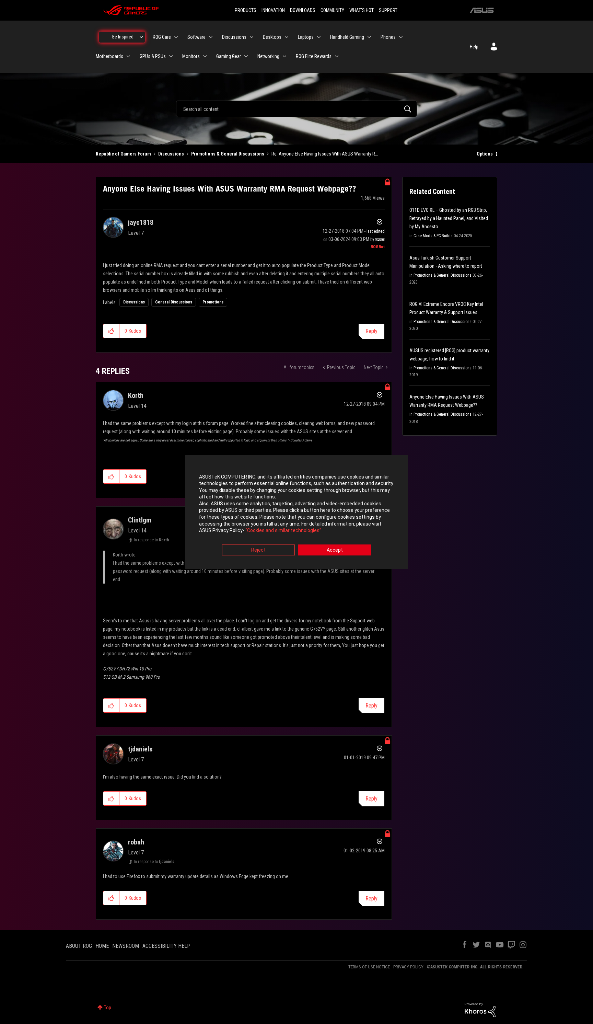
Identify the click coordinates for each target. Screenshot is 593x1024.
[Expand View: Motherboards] (128, 56)
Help (474, 46)
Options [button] (485, 154)
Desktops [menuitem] (272, 37)
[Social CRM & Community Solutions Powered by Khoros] (480, 1009)
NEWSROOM (125, 946)
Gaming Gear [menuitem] (228, 56)
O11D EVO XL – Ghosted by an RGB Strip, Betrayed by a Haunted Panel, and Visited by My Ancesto (448, 218)
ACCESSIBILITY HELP (166, 946)
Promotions (212, 302)
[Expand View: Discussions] (251, 37)
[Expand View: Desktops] (286, 37)
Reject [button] (258, 550)
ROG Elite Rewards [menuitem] (314, 56)
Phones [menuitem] (388, 37)
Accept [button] (335, 550)
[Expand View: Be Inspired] (141, 37)
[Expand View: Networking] (284, 56)
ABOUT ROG (79, 946)
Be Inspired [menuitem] (122, 36)
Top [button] (107, 1007)
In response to (151, 540)
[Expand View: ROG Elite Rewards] (336, 56)
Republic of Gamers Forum (123, 154)
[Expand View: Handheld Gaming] (369, 37)
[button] (111, 331)
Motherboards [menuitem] (109, 56)
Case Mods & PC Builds (433, 235)
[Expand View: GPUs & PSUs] (170, 56)
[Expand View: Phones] (400, 37)
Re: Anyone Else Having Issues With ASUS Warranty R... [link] (324, 154)
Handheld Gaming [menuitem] (347, 37)
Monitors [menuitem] (191, 56)
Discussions (171, 154)
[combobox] (296, 109)
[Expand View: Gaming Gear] (246, 56)
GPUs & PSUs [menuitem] (153, 56)
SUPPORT (388, 10)
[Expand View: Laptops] (318, 37)
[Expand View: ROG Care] (176, 37)
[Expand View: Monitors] (204, 56)
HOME (102, 946)
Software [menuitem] (196, 37)
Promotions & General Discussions (227, 154)
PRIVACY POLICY (408, 966)
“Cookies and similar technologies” (283, 530)
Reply (371, 331)
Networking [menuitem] (268, 56)
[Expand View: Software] (210, 37)
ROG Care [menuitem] (162, 37)
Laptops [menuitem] (306, 37)
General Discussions (173, 302)
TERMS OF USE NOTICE (369, 966)
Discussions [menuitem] (234, 37)
